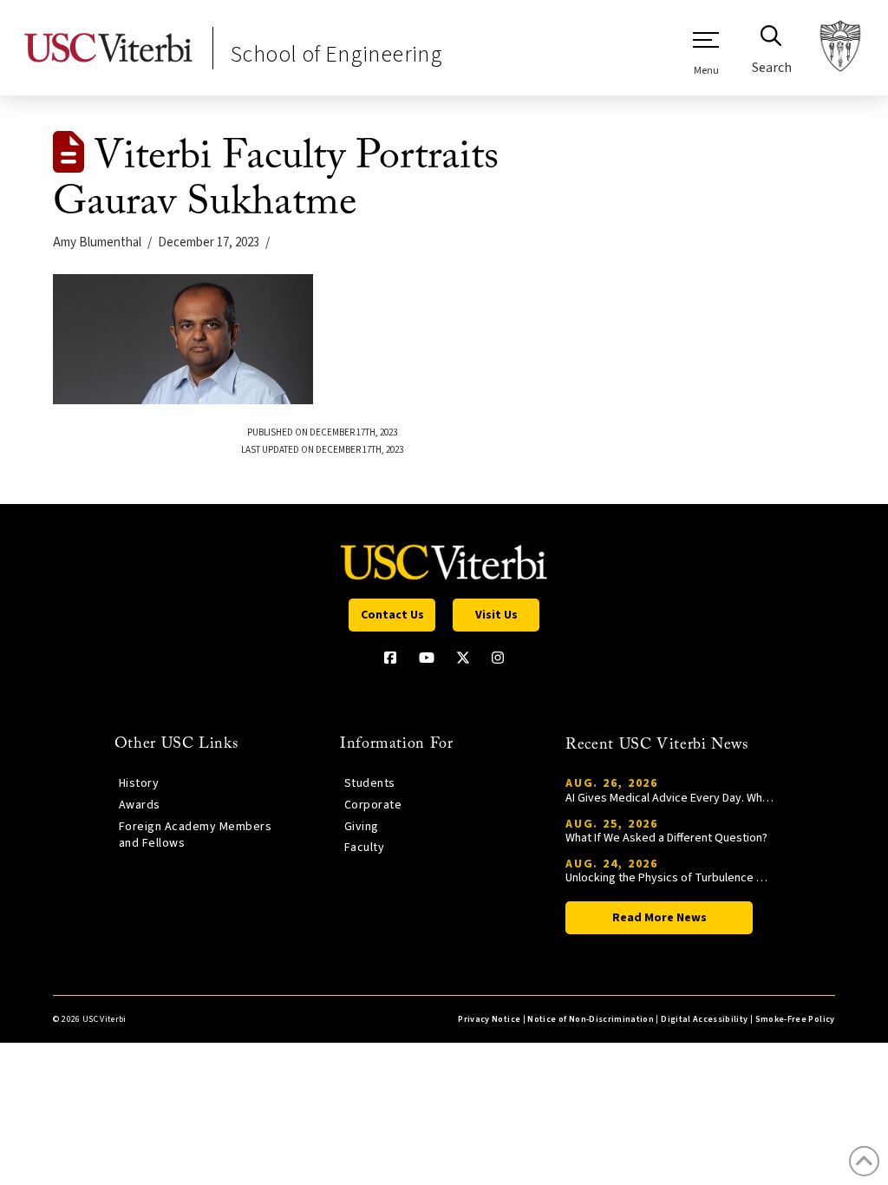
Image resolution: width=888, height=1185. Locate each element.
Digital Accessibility (704, 1019)
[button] (706, 53)
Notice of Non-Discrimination (590, 1019)
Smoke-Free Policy (795, 1019)
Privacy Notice (489, 1019)
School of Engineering (336, 54)
